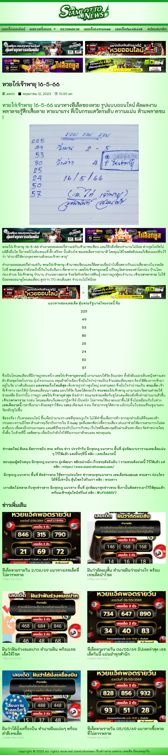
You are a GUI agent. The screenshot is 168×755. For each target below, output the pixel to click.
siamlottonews (84, 751)
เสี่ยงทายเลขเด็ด (15, 707)
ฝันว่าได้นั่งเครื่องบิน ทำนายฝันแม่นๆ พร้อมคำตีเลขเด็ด (39, 731)
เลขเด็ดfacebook (129, 29)
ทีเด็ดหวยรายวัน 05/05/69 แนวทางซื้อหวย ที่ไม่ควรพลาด (125, 731)
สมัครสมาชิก (156, 29)
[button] (28, 694)
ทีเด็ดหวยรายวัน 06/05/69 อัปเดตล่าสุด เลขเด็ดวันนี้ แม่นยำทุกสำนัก (126, 652)
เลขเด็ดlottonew (97, 29)
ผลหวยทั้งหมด (40, 29)
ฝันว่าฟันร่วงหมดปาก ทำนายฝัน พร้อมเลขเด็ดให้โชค (38, 652)
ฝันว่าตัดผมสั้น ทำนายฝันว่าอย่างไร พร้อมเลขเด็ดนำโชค (123, 573)
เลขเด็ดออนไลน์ (13, 29)
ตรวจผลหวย (69, 29)
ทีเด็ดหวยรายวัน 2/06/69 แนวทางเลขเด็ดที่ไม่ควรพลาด (40, 573)
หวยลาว (111, 479)
